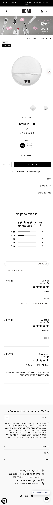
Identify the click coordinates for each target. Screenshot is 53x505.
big (22, 145)
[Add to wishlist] (26, 128)
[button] (3, 11)
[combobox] (13, 270)
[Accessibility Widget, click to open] (4, 501)
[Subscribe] (7, 417)
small (29, 145)
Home (48, 38)
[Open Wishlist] (46, 11)
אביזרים (41, 38)
